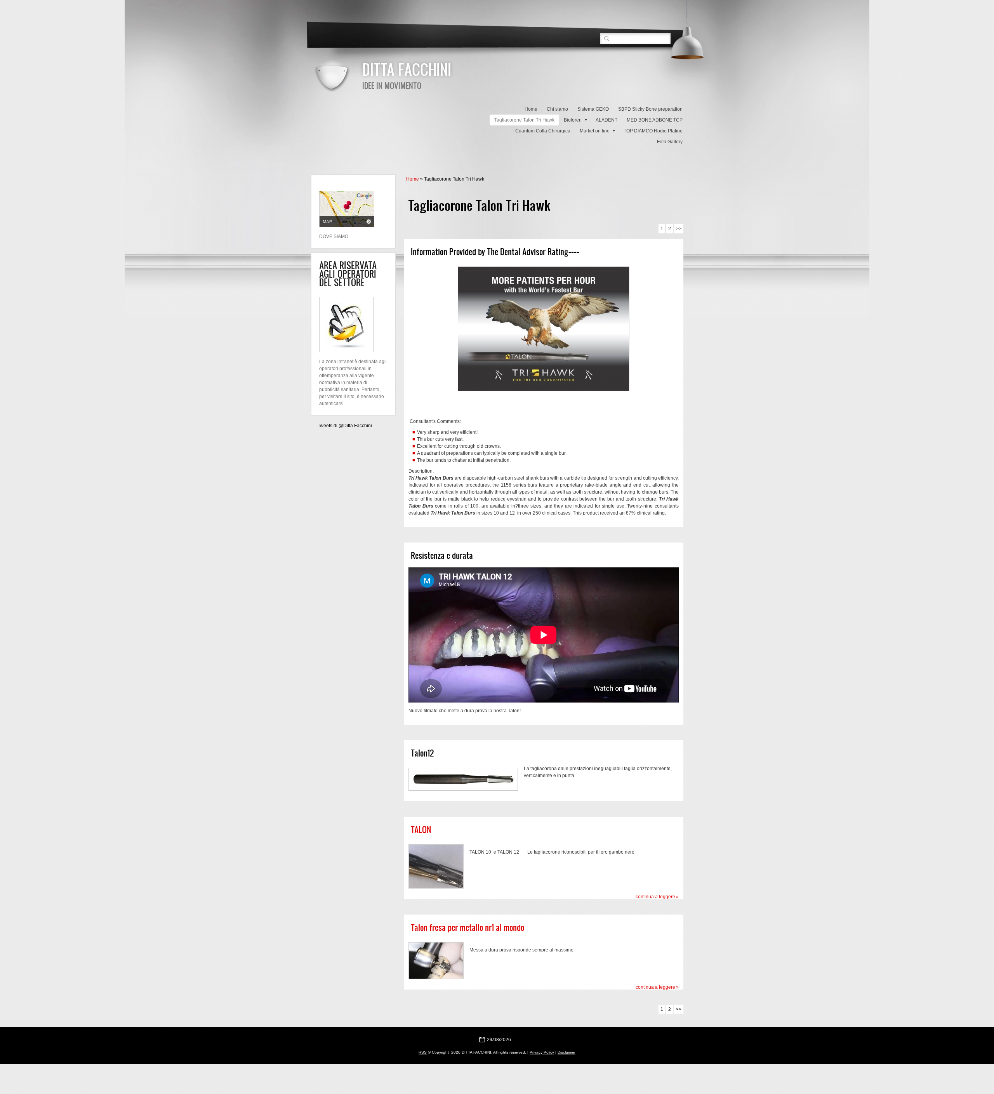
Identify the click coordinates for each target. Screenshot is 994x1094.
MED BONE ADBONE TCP (655, 120)
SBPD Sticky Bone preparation (650, 109)
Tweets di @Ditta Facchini (345, 425)
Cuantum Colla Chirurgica (542, 131)
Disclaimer (566, 1052)
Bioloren (573, 120)
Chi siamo (557, 109)
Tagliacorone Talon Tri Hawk (524, 120)
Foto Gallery (670, 141)
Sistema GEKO (593, 109)
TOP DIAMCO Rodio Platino (653, 131)
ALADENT (606, 120)
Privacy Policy (542, 1052)
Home (531, 109)
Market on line (595, 131)
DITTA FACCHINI (406, 69)
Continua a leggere (655, 896)
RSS (423, 1052)
